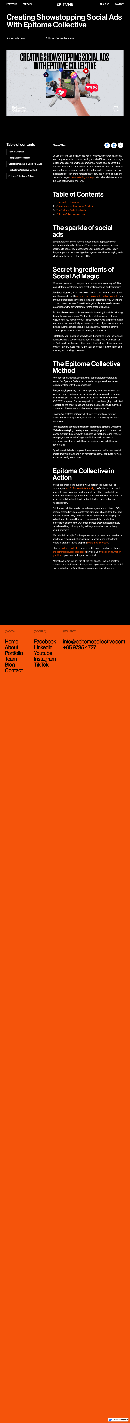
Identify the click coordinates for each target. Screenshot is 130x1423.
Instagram (45, 659)
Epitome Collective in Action (70, 214)
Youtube (43, 653)
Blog (10, 664)
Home (11, 641)
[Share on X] (120, 145)
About (11, 647)
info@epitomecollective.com (94, 641)
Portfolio (14, 653)
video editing (106, 552)
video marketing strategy (81, 177)
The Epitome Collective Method (72, 210)
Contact (14, 670)
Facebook (45, 641)
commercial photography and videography (97, 296)
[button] (29, 4)
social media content (97, 543)
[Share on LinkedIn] (114, 145)
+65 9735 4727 (79, 647)
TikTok (41, 664)
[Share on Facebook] (107, 145)
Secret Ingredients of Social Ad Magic (75, 206)
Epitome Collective (70, 548)
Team (11, 659)
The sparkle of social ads (68, 202)
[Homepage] (65, 4)
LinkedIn (43, 647)
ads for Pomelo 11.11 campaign (80, 488)
